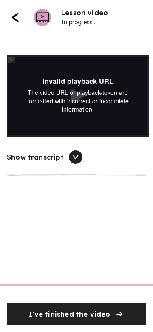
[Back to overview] (15, 17)
